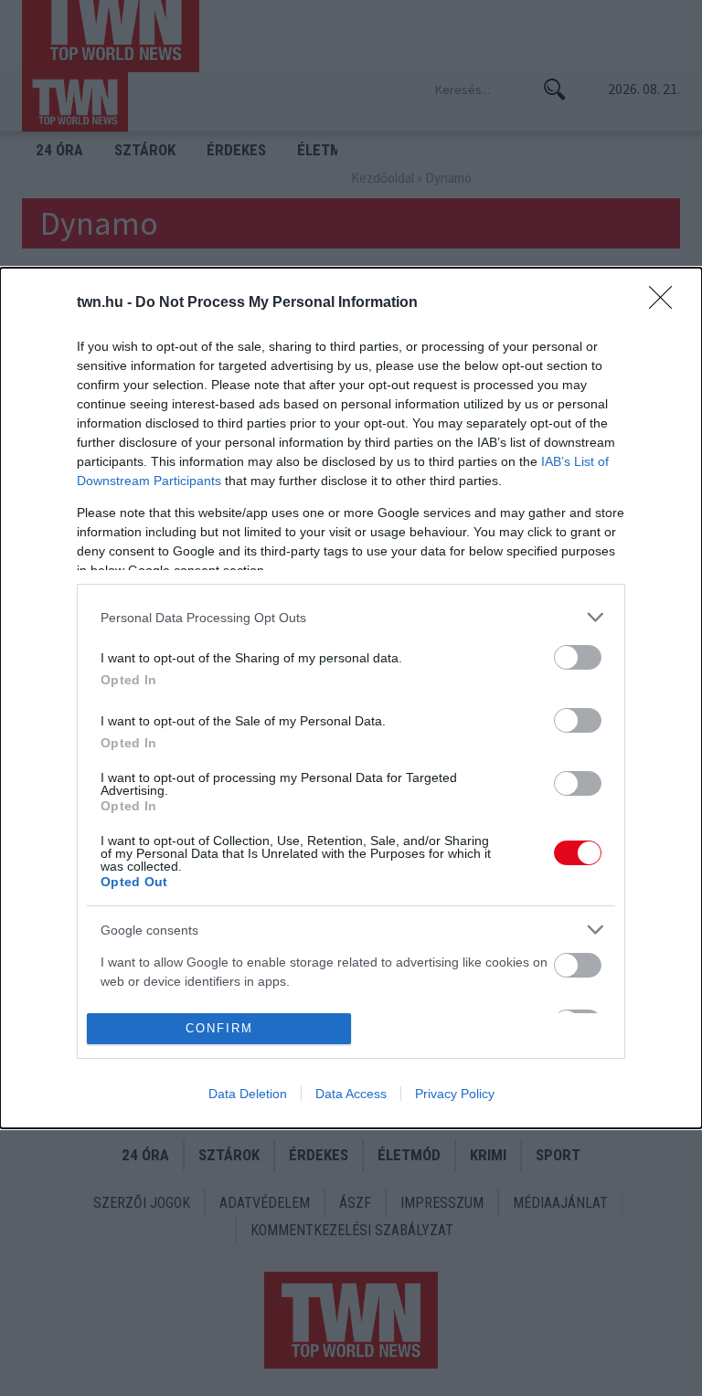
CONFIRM (219, 1028)
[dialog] (351, 697)
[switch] (577, 657)
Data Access (351, 1093)
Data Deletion (247, 1093)
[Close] (666, 303)
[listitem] (351, 617)
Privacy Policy (455, 1093)
